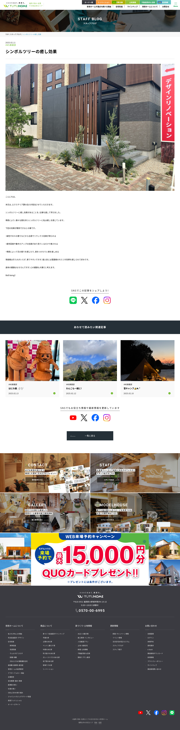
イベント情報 (117, 638)
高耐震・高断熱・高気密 (15, 665)
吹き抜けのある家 (49, 653)
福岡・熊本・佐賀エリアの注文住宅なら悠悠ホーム (90, 719)
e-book (150, 649)
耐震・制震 (13, 657)
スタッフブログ (15, 34)
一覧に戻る (90, 435)
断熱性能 (13, 645)
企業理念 (11, 677)
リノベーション (104, 2)
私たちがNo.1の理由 (15, 634)
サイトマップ (152, 665)
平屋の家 (46, 638)
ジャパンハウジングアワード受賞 (19, 697)
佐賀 (100, 723)
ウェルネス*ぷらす (16, 653)
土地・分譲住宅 (83, 645)
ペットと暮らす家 (49, 645)
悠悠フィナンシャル (15, 700)
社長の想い (12, 689)
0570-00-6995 (92, 610)
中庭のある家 (47, 649)
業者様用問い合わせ (154, 669)
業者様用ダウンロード (155, 653)
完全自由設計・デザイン (16, 638)
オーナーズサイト (14, 704)
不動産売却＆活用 (148, 2)
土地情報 (132, 2)
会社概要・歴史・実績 (15, 681)
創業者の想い (12, 685)
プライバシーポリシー (155, 661)
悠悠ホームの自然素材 (15, 669)
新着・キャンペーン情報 (121, 634)
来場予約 (151, 642)
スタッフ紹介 (117, 649)
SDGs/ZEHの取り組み (15, 693)
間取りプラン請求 (84, 657)
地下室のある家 (48, 661)
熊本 (95, 723)
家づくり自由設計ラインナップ (53, 634)
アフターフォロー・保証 (16, 673)
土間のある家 (47, 642)
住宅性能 (119, 6)
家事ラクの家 (47, 665)
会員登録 (151, 634)
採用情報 (165, 2)
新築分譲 (119, 2)
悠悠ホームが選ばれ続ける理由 (99, 6)
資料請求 (151, 645)
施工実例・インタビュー (86, 638)
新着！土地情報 (83, 649)
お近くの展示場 (83, 634)
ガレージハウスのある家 (51, 657)
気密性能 (13, 649)
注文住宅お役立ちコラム (121, 642)
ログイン (151, 638)
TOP (7, 34)
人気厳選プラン (83, 642)
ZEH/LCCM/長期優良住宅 (19, 661)
